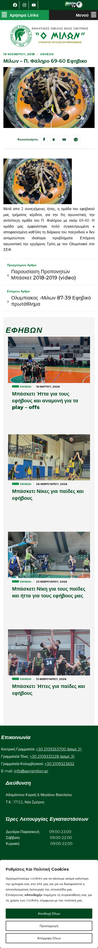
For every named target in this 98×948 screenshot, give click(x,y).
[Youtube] (34, 5)
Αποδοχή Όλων (49, 914)
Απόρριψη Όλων (49, 938)
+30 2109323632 (59, 764)
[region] (49, 904)
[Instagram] (25, 5)
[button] (20, 15)
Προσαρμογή (49, 926)
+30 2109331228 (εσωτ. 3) (52, 756)
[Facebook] (15, 5)
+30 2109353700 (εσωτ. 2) (59, 749)
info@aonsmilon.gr (31, 771)
